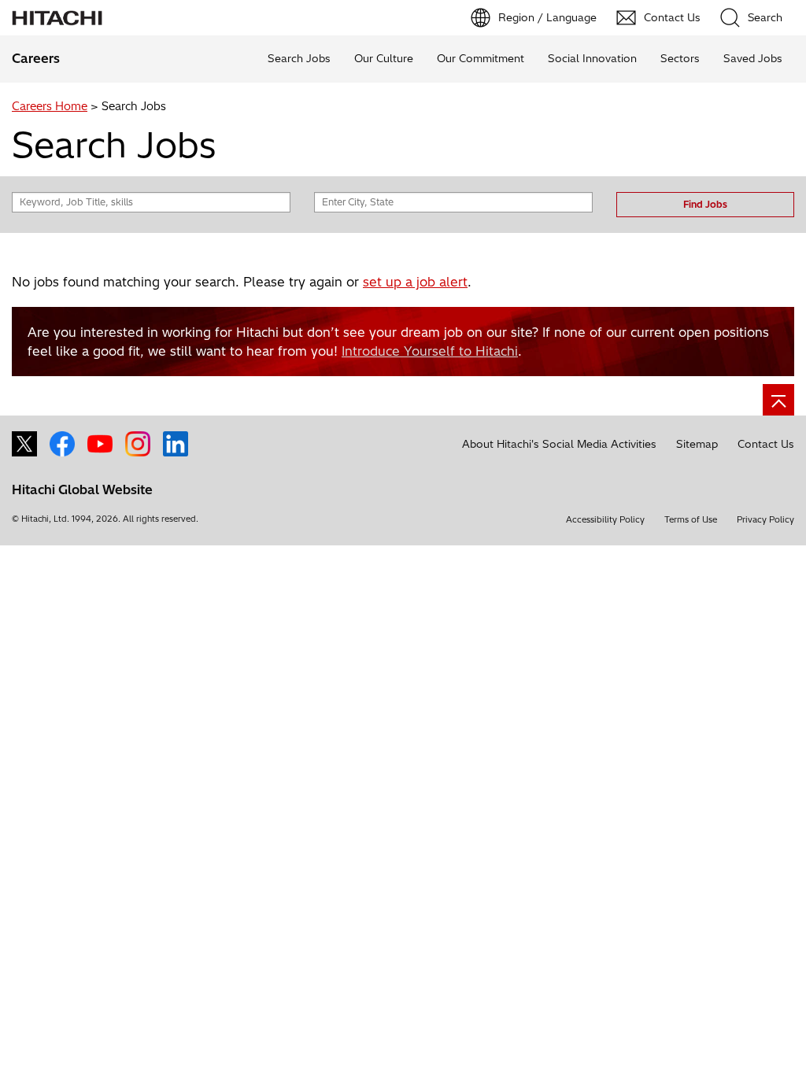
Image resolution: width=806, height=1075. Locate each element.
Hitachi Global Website (82, 489)
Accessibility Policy (605, 519)
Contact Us (766, 444)
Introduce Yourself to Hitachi (430, 351)
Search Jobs (299, 58)
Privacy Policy (765, 519)
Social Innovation (592, 58)
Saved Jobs (752, 58)
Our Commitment (480, 58)
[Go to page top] (778, 400)
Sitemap (697, 444)
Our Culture (383, 58)
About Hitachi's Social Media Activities (559, 444)
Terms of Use (690, 519)
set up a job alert (415, 282)
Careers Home (49, 106)
